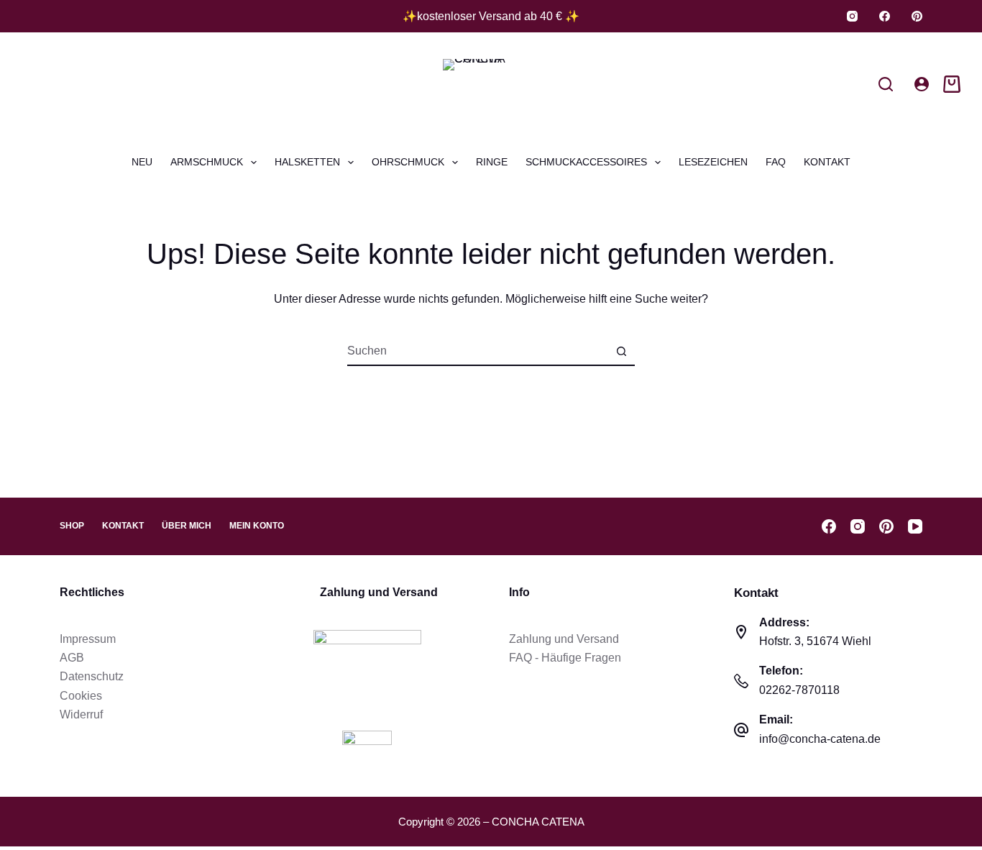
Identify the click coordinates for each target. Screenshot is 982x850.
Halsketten (307, 162)
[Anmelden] (921, 84)
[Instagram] (852, 16)
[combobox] (477, 351)
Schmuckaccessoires (586, 162)
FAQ (776, 162)
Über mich (186, 526)
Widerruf (81, 714)
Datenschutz (92, 676)
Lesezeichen (713, 162)
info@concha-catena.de (820, 739)
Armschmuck (206, 162)
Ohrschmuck (408, 162)
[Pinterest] (917, 16)
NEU (142, 162)
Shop (72, 526)
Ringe (492, 162)
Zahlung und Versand (564, 639)
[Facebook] (884, 16)
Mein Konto (256, 526)
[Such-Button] (621, 351)
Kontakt (827, 162)
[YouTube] (915, 526)
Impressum (88, 639)
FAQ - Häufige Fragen (565, 658)
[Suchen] (885, 84)
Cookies (81, 696)
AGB (72, 658)
